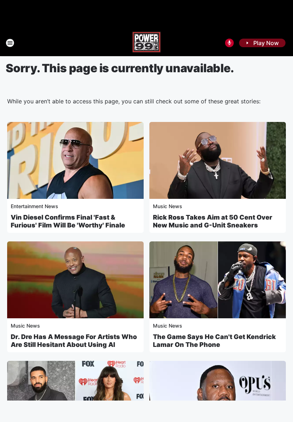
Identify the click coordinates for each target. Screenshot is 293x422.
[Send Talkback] (229, 43)
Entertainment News (34, 206)
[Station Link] (146, 42)
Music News (167, 206)
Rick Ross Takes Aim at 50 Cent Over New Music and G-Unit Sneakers (212, 221)
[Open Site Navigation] (10, 43)
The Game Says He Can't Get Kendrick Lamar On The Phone (214, 340)
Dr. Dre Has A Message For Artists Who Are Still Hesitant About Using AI (74, 340)
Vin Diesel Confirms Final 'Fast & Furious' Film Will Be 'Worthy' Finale (68, 221)
